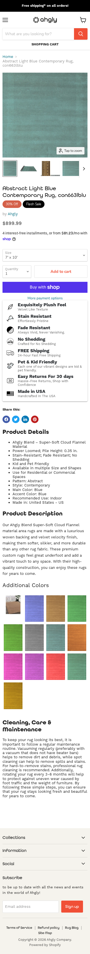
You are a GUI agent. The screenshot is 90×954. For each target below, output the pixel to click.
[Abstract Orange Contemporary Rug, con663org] (77, 637)
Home (7, 57)
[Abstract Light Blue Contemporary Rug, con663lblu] (55, 637)
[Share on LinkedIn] (25, 419)
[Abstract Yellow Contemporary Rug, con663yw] (13, 695)
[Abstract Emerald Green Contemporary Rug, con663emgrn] (77, 608)
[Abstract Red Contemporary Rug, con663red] (55, 666)
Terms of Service (19, 928)
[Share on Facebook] (6, 419)
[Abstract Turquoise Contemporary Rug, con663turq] (77, 666)
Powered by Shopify (45, 945)
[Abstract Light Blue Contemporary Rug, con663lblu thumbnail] (10, 168)
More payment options (45, 298)
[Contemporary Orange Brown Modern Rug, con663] (13, 604)
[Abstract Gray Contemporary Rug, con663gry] (34, 637)
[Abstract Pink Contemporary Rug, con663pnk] (13, 666)
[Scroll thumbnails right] (83, 168)
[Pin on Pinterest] (34, 419)
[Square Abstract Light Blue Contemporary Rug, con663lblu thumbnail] (72, 168)
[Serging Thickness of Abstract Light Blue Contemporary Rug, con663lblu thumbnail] (50, 168)
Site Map (45, 933)
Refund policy (49, 928)
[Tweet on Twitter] (16, 419)
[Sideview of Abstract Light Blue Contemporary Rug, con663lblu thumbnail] (28, 168)
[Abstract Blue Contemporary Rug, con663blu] (34, 608)
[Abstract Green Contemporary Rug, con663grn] (13, 637)
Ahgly (13, 214)
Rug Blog (71, 928)
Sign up (72, 906)
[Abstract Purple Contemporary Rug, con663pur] (34, 666)
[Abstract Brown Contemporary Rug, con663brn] (55, 608)
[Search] (81, 34)
